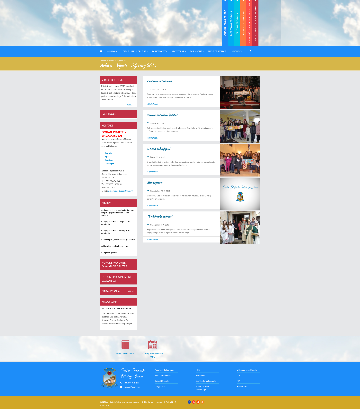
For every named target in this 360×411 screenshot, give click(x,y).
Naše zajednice (217, 51)
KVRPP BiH (200, 375)
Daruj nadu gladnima (110, 252)
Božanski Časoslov (162, 381)
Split (107, 156)
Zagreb (108, 153)
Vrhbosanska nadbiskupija (247, 370)
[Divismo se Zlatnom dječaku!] (240, 126)
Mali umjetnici (154, 183)
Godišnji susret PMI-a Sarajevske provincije (115, 232)
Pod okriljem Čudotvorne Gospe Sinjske (118, 240)
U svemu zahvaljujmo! (158, 149)
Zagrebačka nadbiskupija (206, 381)
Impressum (159, 402)
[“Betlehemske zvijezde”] (240, 227)
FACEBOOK (109, 114)
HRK (198, 370)
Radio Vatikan (242, 386)
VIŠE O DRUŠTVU (112, 80)
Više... (130, 104)
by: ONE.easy (104, 405)
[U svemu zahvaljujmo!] (240, 160)
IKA (238, 375)
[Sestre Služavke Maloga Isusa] (102, 51)
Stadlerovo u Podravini (159, 81)
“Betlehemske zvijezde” (159, 216)
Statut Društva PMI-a (125, 353)
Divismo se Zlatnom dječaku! (162, 115)
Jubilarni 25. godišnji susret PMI (115, 246)
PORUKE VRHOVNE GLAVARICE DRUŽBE (114, 264)
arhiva (130, 291)
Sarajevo (109, 160)
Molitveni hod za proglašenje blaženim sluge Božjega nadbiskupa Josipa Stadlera (117, 212)
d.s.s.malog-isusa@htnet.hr (120, 190)
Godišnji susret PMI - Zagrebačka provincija (115, 223)
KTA (238, 381)
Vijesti (111, 60)
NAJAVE (106, 203)
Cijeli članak (152, 104)
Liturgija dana (160, 386)
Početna (103, 60)
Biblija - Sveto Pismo (163, 375)
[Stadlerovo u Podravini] (240, 92)
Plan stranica (148, 402)
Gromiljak (109, 163)
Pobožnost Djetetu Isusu (164, 370)
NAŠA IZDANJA (111, 291)
